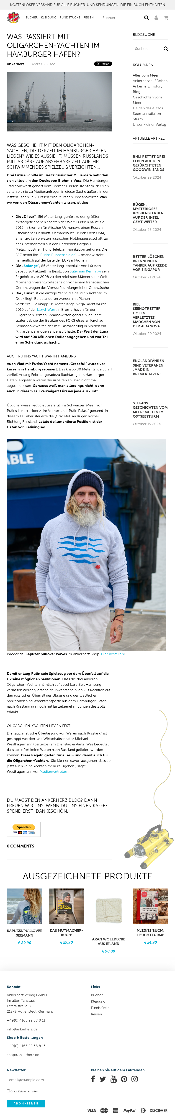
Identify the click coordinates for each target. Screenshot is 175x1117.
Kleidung (49, 17)
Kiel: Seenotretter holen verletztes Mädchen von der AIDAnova (147, 315)
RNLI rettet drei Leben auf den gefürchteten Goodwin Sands (149, 163)
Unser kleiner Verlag (149, 124)
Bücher (32, 17)
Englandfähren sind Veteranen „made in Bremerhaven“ (148, 367)
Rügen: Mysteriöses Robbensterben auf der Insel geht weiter (148, 213)
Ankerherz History (147, 86)
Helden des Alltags (148, 108)
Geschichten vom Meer (147, 100)
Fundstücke (70, 17)
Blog (136, 92)
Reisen (88, 17)
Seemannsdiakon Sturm (147, 116)
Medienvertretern (54, 771)
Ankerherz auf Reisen (150, 81)
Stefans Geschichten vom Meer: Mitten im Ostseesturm (150, 410)
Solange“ (31, 266)
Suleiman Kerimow (85, 271)
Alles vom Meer (146, 75)
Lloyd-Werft (47, 309)
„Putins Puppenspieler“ (57, 255)
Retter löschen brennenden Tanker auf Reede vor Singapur (150, 263)
